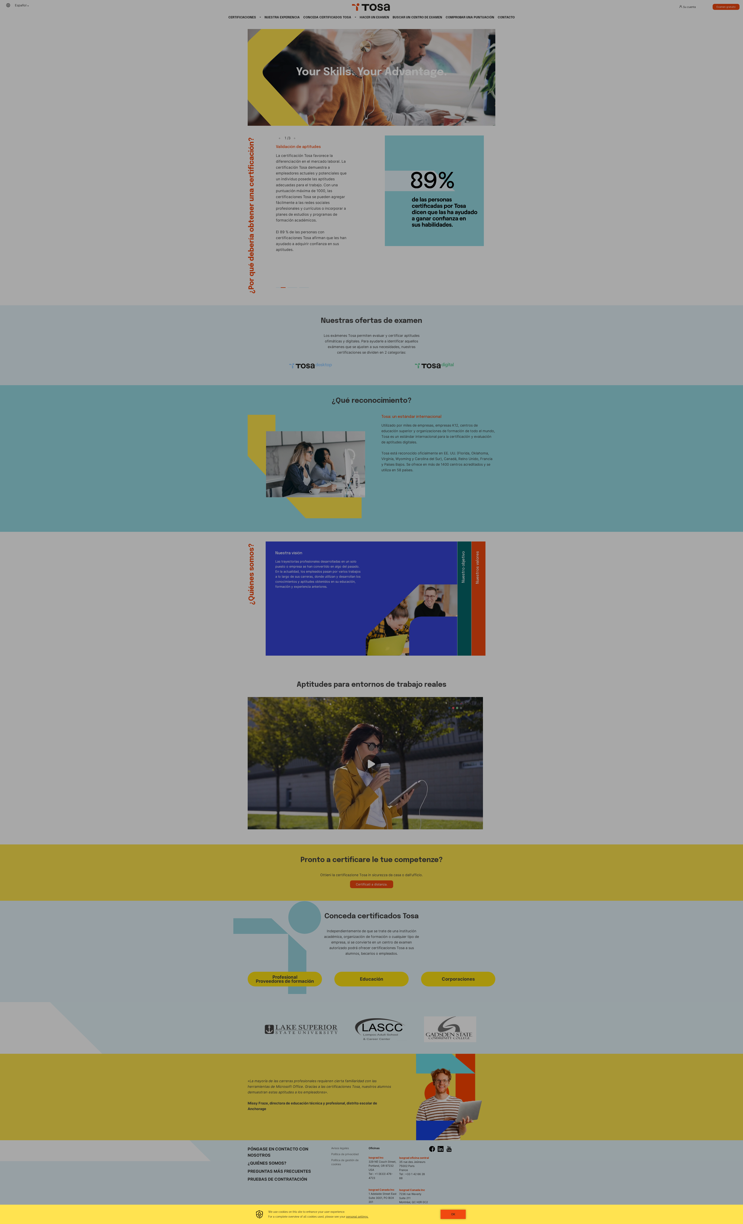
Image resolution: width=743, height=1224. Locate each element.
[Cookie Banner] (371, 1214)
